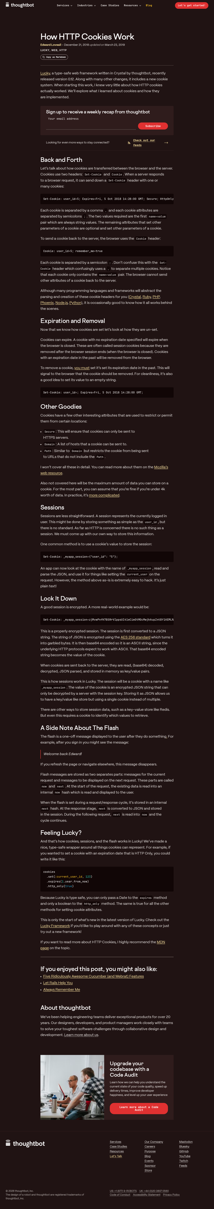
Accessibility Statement (146, 1195)
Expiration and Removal (72, 320)
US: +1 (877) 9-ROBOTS (123, 1191)
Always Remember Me (61, 990)
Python (75, 303)
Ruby (147, 297)
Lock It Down (58, 598)
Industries (85, 5)
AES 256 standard (135, 637)
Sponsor (150, 1166)
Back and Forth (61, 159)
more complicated (104, 495)
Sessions (52, 507)
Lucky (45, 50)
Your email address (63, 118)
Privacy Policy (171, 1195)
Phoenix (47, 303)
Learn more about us (81, 1035)
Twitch (183, 1161)
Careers (150, 1146)
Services (63, 5)
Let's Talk (116, 1156)
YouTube (184, 1156)
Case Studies (110, 5)
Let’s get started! (192, 5)
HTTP (63, 50)
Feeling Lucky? (61, 832)
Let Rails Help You (58, 983)
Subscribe (153, 126)
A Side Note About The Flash (79, 727)
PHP (156, 297)
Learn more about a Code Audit (138, 1108)
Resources (131, 5)
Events (149, 1161)
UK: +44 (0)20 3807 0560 (154, 1191)
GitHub (184, 1151)
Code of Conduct (120, 1195)
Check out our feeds (144, 142)
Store (148, 1170)
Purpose (150, 1151)
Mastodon (186, 1142)
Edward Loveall (50, 45)
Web (54, 50)
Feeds (183, 1166)
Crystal (135, 297)
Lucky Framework (55, 926)
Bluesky (184, 1146)
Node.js (61, 303)
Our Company (154, 1142)
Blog (149, 5)
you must (82, 368)
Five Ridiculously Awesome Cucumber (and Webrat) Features (93, 976)
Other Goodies (61, 406)
